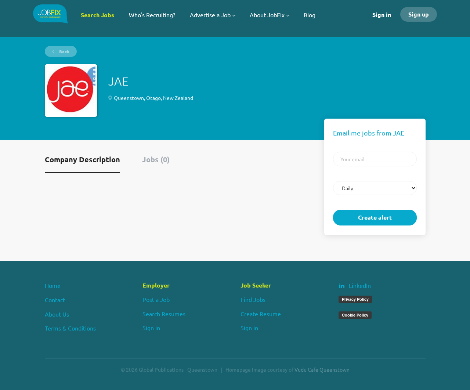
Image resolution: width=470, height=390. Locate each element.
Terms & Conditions (70, 328)
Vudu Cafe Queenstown (322, 369)
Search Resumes (163, 313)
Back (63, 51)
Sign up (418, 14)
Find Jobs (253, 299)
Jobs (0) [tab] (156, 159)
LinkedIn (360, 285)
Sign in (381, 14)
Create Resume (261, 313)
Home (53, 285)
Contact (55, 299)
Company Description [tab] (82, 159)
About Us (57, 314)
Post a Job (156, 299)
